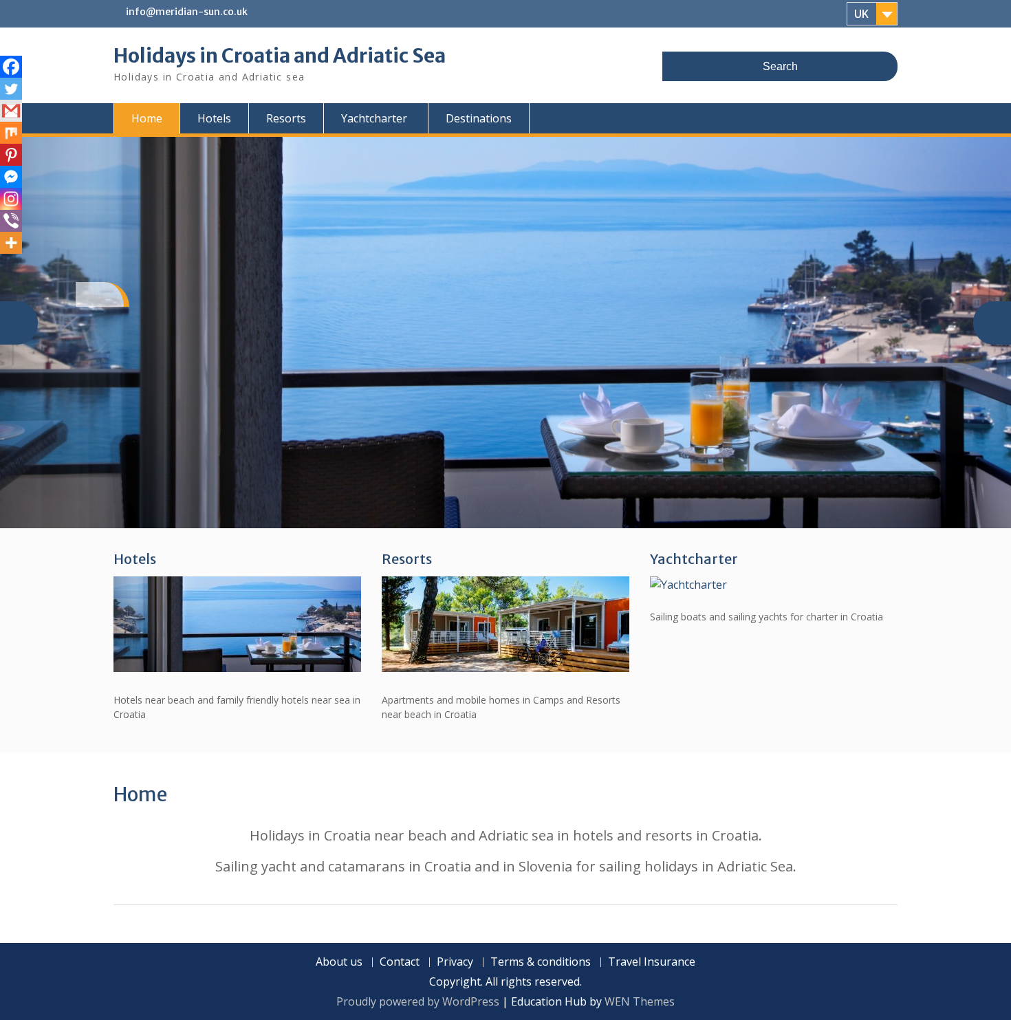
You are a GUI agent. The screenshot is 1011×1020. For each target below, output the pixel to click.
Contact (400, 961)
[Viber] (11, 221)
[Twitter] (11, 89)
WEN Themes (640, 1001)
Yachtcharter (374, 118)
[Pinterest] (11, 155)
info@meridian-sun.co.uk (187, 12)
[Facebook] (11, 67)
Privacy (455, 961)
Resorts (286, 118)
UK (861, 14)
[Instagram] (11, 199)
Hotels (214, 118)
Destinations (479, 118)
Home (146, 118)
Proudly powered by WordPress (417, 1001)
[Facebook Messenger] (11, 177)
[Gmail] (11, 111)
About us (339, 961)
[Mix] (11, 133)
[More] (11, 243)
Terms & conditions (540, 961)
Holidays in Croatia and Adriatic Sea (279, 55)
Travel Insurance (651, 961)
